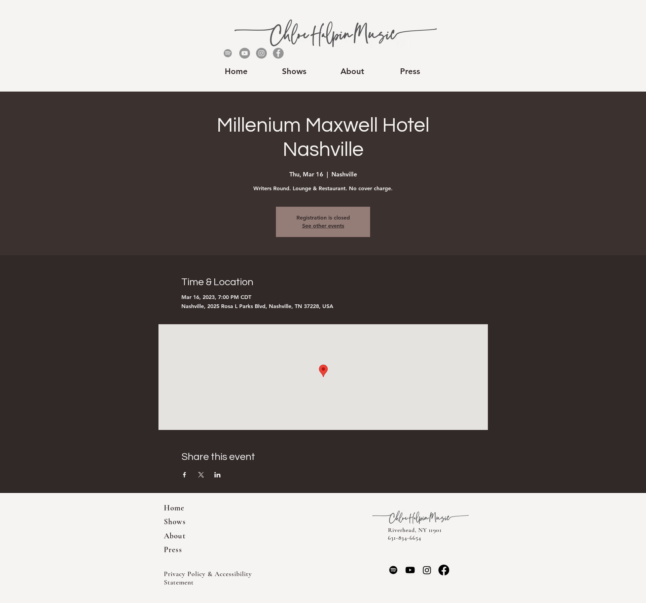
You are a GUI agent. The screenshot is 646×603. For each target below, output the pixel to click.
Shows (175, 522)
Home (174, 508)
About (175, 536)
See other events (323, 226)
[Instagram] (261, 53)
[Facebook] (278, 53)
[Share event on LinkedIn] (217, 474)
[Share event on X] (201, 474)
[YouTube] (244, 53)
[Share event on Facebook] (184, 474)
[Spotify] (227, 53)
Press (173, 550)
